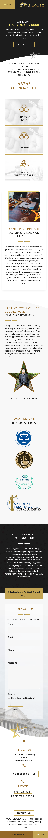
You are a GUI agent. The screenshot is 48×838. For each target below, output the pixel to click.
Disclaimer (12, 694)
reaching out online (13, 574)
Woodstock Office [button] (24, 774)
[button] (7, 4)
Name (11, 624)
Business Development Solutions (23, 824)
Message (12, 662)
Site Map (22, 821)
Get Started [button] (24, 44)
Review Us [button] (24, 812)
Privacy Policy (33, 821)
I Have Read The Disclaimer (23, 698)
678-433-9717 (37, 574)
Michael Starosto (24, 398)
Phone (11, 650)
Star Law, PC (18, 819)
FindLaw (24, 827)
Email (11, 637)
